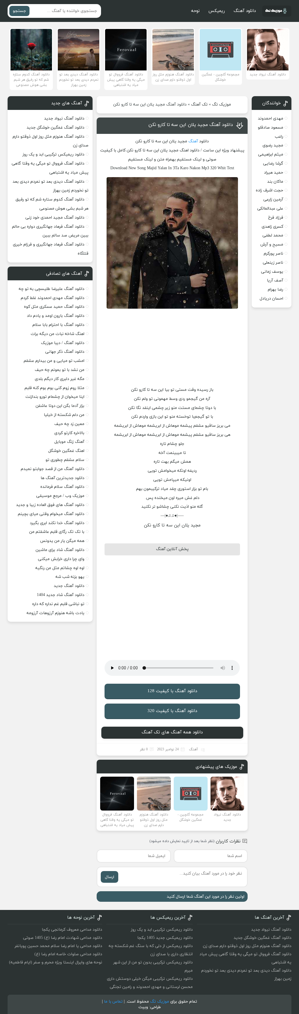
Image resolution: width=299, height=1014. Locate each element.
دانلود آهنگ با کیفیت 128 (172, 691)
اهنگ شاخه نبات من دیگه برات (57, 334)
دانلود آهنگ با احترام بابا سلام (58, 325)
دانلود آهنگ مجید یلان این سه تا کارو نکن (190, 125)
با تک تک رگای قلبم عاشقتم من (56, 532)
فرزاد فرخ (275, 217)
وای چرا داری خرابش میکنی (61, 559)
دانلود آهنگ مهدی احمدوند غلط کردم (52, 298)
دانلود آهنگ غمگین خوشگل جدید (55, 127)
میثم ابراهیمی (270, 154)
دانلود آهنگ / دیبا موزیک (62, 343)
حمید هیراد (273, 172)
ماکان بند (275, 181)
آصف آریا (275, 280)
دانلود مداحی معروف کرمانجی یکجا (72, 929)
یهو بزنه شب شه (69, 577)
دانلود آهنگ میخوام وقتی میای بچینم (51, 514)
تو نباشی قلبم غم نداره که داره (58, 604)
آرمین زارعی (273, 199)
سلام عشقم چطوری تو (65, 460)
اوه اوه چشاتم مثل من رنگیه (59, 568)
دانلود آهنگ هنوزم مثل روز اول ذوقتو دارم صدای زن (247, 946)
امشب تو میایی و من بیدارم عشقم (54, 361)
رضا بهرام (275, 289)
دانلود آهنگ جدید (69, 586)
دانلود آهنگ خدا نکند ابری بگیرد (57, 523)
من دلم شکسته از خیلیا (64, 415)
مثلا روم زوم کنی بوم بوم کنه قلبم (54, 388)
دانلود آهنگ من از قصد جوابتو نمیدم (52, 469)
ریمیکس (216, 11)
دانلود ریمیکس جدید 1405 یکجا (165, 938)
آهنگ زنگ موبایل (69, 442)
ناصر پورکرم (273, 253)
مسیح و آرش (271, 244)
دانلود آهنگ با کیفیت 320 (172, 711)
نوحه (195, 11)
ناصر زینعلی (273, 262)
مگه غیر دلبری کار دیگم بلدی (59, 379)
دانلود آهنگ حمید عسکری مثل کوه (54, 307)
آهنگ (193, 141)
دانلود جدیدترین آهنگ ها (62, 478)
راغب (279, 136)
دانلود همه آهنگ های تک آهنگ (172, 732)
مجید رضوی (273, 145)
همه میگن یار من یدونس (62, 541)
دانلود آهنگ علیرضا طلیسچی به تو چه (51, 289)
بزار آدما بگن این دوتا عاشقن (60, 406)
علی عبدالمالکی (270, 208)
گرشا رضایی (273, 163)
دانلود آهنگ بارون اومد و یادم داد (55, 316)
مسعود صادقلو (270, 127)
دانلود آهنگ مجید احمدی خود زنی (54, 217)
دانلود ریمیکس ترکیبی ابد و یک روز (53, 154)
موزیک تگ (221, 104)
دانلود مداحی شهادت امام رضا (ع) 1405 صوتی (62, 938)
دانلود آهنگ (245, 11)
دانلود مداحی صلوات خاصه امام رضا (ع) (68, 954)
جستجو (19, 11)
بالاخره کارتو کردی (69, 433)
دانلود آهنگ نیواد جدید (64, 118)
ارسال (109, 877)
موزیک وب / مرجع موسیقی (59, 496)
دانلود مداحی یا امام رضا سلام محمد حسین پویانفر (58, 946)
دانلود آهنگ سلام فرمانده (62, 487)
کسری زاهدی (272, 226)
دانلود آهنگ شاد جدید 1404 (60, 595)
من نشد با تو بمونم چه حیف (59, 370)
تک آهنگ (199, 104)
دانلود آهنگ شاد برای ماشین (60, 550)
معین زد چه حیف (69, 424)
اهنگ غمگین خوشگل (66, 451)
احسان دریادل (271, 298)
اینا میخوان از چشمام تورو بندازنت (54, 397)
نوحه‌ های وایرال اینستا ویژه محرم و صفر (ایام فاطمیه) (55, 962)
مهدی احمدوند (270, 118)
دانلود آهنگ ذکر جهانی (64, 352)
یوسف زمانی (272, 271)
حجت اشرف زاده (269, 190)
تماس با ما (113, 1001)
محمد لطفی (273, 235)
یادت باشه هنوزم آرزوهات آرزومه (55, 613)
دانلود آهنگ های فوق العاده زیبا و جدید (50, 505)
